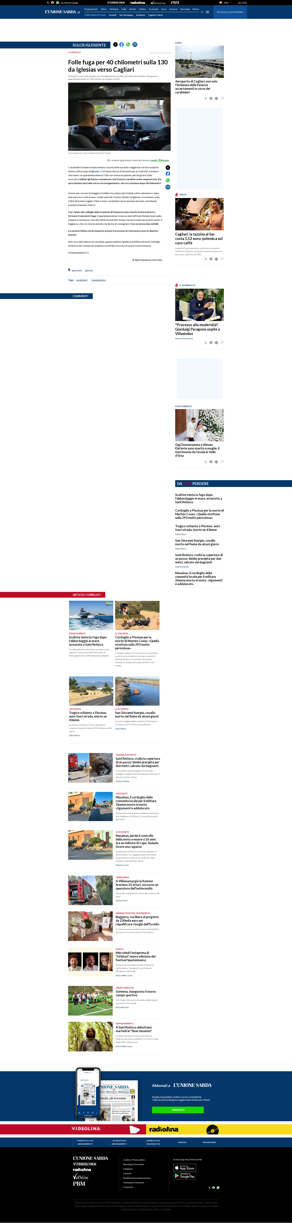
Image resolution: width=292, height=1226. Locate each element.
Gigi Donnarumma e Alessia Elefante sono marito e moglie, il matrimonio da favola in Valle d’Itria (197, 450)
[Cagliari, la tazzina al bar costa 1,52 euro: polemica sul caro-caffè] (199, 214)
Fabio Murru (180, 534)
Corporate (128, 1187)
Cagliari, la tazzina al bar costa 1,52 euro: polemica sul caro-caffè (199, 238)
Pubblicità (128, 1169)
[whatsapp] (57, 2)
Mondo (132, 9)
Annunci (173, 9)
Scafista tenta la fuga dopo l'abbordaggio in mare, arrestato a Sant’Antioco (198, 498)
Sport (164, 9)
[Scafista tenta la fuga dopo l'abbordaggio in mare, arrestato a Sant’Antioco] (91, 615)
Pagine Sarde (209, 1142)
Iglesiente (77, 270)
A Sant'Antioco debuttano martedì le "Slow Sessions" (134, 1029)
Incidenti (140, 15)
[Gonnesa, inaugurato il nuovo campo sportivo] (90, 1001)
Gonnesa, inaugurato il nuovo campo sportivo (136, 993)
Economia (153, 9)
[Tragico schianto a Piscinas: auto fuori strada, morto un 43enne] (91, 691)
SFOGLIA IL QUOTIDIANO (230, 12)
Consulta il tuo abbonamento (85, 1142)
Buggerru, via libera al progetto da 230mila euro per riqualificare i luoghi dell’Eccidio (137, 920)
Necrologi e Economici (133, 1164)
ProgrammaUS (91, 9)
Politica (142, 9)
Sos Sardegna (126, 15)
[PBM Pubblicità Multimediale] (175, 2)
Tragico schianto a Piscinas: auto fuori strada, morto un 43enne (197, 527)
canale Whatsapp (159, 160)
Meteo (196, 9)
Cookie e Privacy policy (134, 1159)
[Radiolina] (137, 2)
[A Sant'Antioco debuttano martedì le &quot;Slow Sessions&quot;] (90, 1036)
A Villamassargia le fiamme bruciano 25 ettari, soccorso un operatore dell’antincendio (137, 884)
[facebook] (52, 2)
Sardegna (113, 9)
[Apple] (196, 1167)
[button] (115, 44)
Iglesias (95, 171)
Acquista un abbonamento (119, 1142)
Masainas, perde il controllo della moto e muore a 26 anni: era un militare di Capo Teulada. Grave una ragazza (137, 841)
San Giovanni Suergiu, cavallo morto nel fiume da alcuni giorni (197, 542)
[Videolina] (116, 2)
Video (103, 9)
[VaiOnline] (158, 2)
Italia (124, 9)
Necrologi (185, 9)
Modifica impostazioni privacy (137, 1178)
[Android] (196, 1176)
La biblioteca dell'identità (153, 1142)
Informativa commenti (133, 1182)
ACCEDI (242, 2)
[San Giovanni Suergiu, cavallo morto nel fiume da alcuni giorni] (137, 691)
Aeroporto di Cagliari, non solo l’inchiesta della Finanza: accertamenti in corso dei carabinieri (196, 86)
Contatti (127, 1173)
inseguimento (99, 279)
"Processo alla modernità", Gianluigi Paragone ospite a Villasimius (197, 329)
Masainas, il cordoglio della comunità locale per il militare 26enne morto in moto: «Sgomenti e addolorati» (198, 578)
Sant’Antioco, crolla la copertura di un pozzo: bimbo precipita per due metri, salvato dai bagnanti (199, 558)
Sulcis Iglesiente (89, 45)
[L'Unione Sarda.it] (62, 12)
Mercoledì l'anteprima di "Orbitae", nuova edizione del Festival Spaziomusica (135, 956)
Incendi (112, 15)
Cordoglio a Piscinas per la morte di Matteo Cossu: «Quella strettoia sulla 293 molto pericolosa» (199, 514)
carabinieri (81, 279)
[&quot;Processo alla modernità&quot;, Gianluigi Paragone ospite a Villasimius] (199, 305)
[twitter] (48, 2)
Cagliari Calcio (155, 15)
